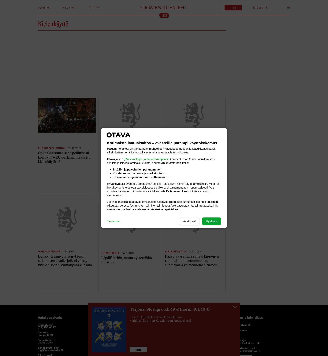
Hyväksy (211, 221)
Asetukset (189, 221)
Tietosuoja (113, 221)
